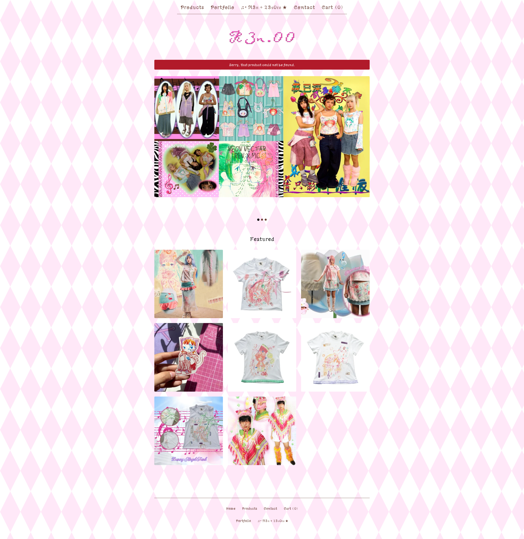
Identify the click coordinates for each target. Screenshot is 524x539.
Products (192, 6)
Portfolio (222, 6)
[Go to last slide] (160, 143)
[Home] (262, 37)
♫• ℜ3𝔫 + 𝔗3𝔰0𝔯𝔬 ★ (264, 6)
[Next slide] (364, 143)
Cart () (333, 6)
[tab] (258, 219)
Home (230, 508)
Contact (304, 6)
